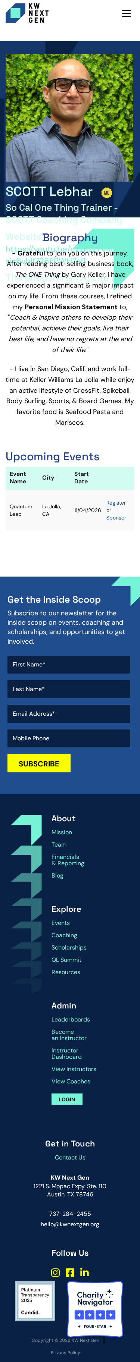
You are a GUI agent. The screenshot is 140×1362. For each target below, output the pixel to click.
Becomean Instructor (69, 1035)
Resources (66, 972)
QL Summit (66, 960)
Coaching (64, 935)
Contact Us (70, 1157)
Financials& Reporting (68, 860)
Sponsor (116, 517)
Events (61, 923)
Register (116, 502)
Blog (57, 875)
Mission (62, 832)
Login (67, 1099)
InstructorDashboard (67, 1053)
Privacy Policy (65, 1353)
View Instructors (74, 1069)
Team (59, 844)
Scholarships (69, 947)
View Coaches (71, 1081)
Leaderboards (71, 1019)
